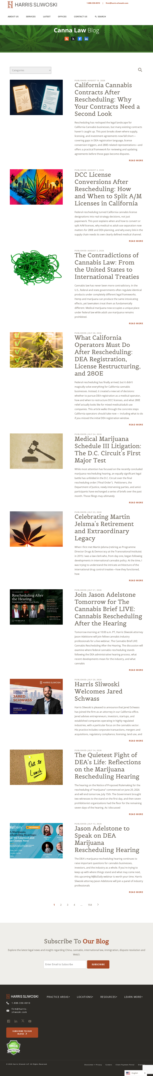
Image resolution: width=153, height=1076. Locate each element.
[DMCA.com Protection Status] (13, 1047)
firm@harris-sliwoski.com (117, 3)
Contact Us (80, 16)
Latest (47, 16)
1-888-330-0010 (93, 3)
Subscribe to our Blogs (22, 1032)
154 (90, 904)
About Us (13, 16)
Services (31, 16)
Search (102, 16)
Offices (62, 16)
